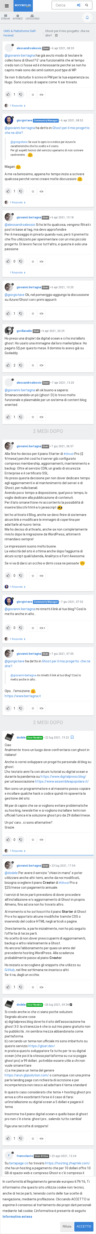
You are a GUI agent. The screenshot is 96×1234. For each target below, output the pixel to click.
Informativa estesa (17, 1216)
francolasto (25, 1156)
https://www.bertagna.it (23, 696)
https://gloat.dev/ (41, 1046)
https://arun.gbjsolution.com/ (27, 1075)
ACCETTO (84, 1226)
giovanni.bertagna (29, 217)
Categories (32, 18)
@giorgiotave (18, 142)
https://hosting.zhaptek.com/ (67, 1163)
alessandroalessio (29, 48)
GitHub (10, 970)
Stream (5, 18)
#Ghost (69, 454)
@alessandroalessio (20, 225)
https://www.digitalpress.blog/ (63, 776)
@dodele (11, 873)
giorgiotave (24, 120)
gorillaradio (24, 331)
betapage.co (18, 1163)
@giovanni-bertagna (20, 55)
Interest (18, 18)
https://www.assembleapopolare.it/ (62, 781)
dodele (21, 737)
